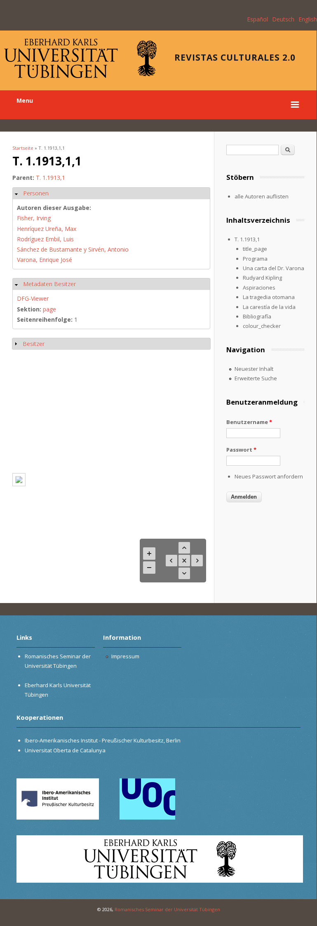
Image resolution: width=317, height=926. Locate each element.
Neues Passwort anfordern (269, 476)
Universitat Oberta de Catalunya (65, 750)
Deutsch (283, 19)
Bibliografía (257, 316)
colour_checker (262, 326)
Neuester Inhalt (254, 368)
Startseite (22, 148)
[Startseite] (80, 76)
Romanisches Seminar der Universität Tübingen (167, 909)
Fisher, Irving (34, 218)
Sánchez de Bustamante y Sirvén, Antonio (73, 249)
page (49, 309)
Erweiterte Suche (256, 378)
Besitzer (34, 344)
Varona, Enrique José (44, 260)
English (307, 19)
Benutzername (249, 422)
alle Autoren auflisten (262, 196)
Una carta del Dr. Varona (273, 268)
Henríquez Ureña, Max (46, 229)
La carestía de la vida (269, 307)
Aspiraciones (259, 287)
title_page (255, 248)
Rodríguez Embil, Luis (45, 239)
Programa (255, 258)
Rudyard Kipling (262, 277)
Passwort (241, 449)
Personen (36, 193)
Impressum (125, 656)
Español (257, 19)
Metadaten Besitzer (49, 284)
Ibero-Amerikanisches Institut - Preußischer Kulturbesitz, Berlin (103, 740)
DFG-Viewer (33, 298)
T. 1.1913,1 (50, 177)
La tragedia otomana (269, 297)
